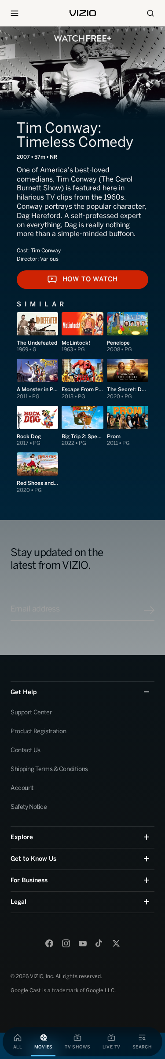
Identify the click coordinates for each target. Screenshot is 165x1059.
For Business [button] (29, 880)
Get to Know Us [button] (33, 858)
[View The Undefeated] (37, 332)
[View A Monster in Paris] (37, 379)
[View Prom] (127, 426)
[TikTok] (99, 943)
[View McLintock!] (82, 332)
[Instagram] (66, 943)
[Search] (150, 13)
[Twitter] (116, 943)
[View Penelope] (127, 332)
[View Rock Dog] (37, 426)
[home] (82, 13)
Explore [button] (22, 837)
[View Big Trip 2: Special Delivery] (82, 426)
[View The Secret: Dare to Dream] (127, 379)
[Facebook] (49, 943)
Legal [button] (18, 902)
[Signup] (149, 610)
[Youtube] (83, 943)
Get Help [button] (24, 692)
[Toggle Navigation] (14, 13)
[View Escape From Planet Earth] (82, 379)
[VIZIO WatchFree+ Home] (82, 38)
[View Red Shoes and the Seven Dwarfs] (37, 473)
